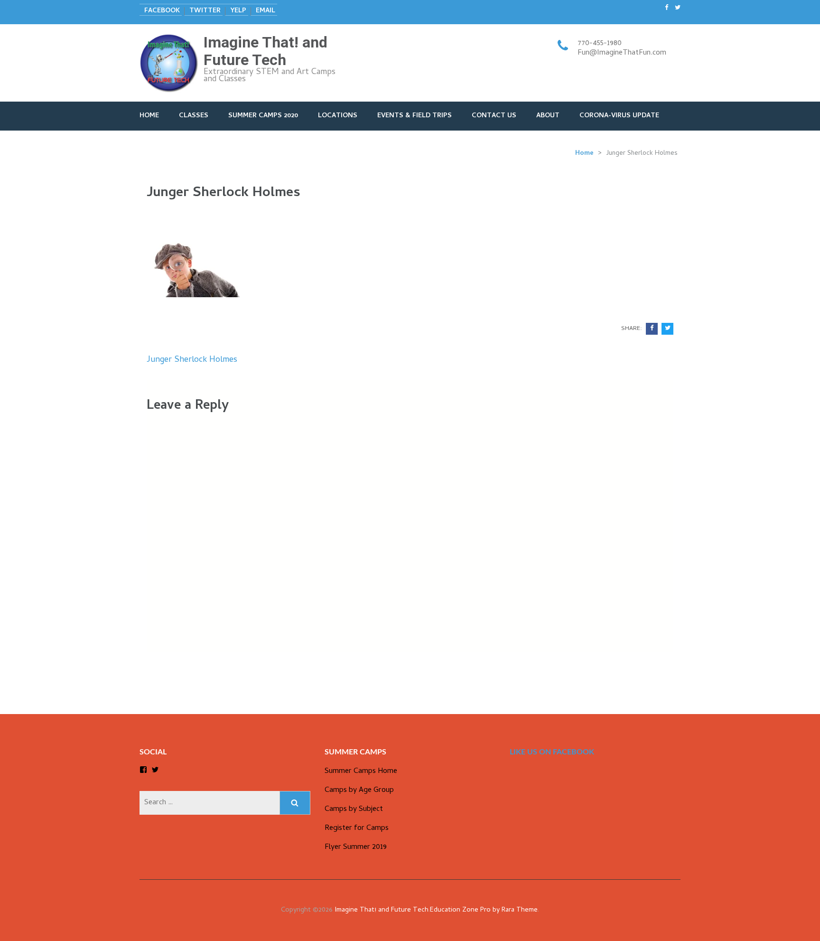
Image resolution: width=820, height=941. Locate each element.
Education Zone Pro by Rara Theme (484, 910)
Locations (337, 116)
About (547, 116)
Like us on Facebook (552, 752)
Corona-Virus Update (619, 116)
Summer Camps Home (361, 771)
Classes (193, 116)
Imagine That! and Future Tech (265, 51)
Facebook (162, 11)
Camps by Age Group (359, 790)
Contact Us (494, 116)
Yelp (238, 11)
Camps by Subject (354, 809)
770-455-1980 (600, 43)
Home (149, 116)
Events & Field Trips (414, 116)
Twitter (205, 11)
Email (265, 11)
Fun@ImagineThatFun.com (622, 53)
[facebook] (666, 8)
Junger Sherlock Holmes (192, 360)
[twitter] (677, 8)
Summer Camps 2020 (263, 116)
